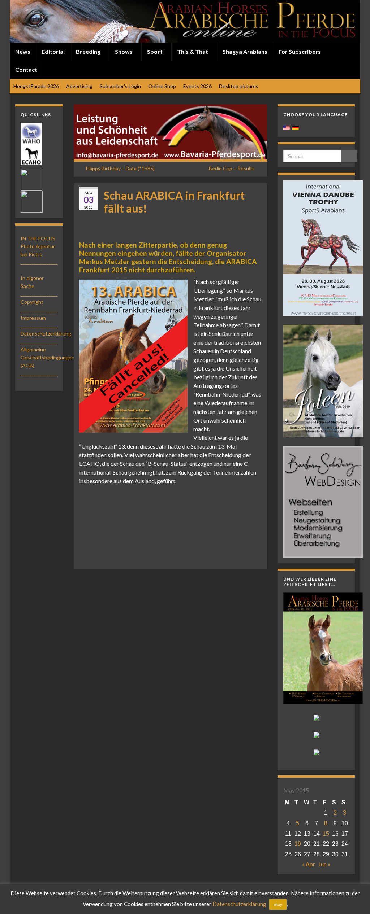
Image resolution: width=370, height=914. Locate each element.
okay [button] (278, 904)
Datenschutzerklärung (46, 334)
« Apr (308, 864)
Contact (26, 69)
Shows (124, 51)
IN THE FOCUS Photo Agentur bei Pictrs (38, 246)
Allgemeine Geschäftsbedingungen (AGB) (47, 357)
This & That (193, 51)
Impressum (33, 318)
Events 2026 (197, 86)
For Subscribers (300, 51)
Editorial (53, 51)
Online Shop (162, 86)
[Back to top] (354, 898)
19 (297, 844)
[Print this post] (256, 220)
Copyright (32, 302)
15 (326, 834)
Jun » (324, 864)
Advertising (79, 86)
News (22, 51)
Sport (155, 51)
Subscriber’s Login (120, 86)
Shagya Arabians (245, 51)
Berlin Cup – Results (232, 168)
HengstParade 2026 (36, 86)
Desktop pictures (238, 86)
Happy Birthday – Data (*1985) (120, 168)
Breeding (89, 51)
